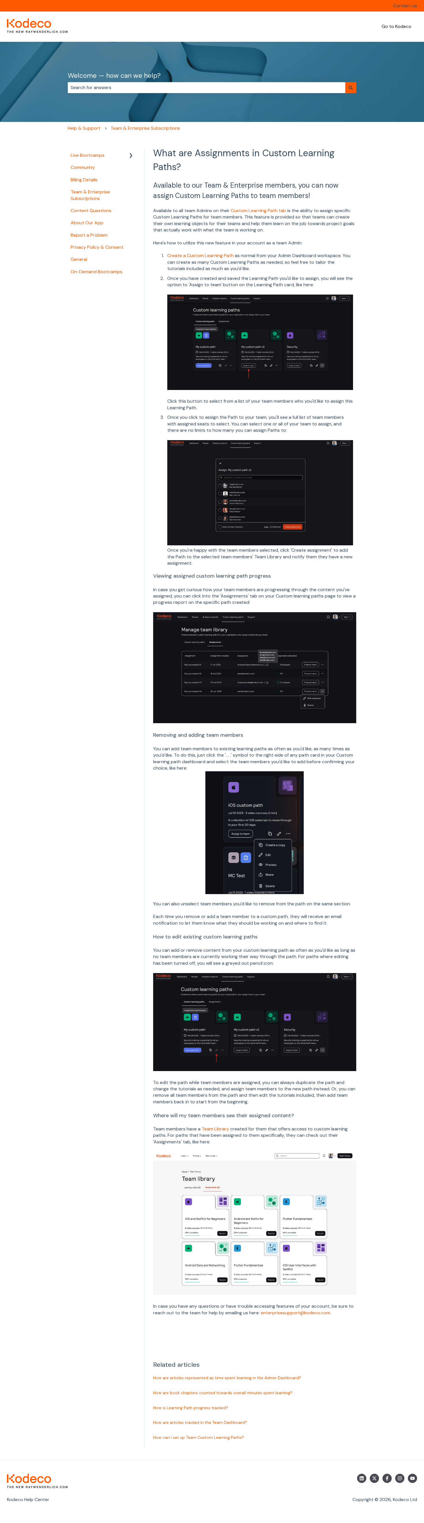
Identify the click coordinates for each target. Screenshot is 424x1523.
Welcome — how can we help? (114, 75)
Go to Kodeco (396, 26)
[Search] (350, 87)
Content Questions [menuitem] (91, 211)
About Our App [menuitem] (87, 223)
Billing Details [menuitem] (84, 180)
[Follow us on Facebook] (387, 1478)
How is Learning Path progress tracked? (190, 1407)
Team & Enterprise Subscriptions (145, 128)
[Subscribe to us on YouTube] (412, 1478)
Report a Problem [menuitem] (89, 235)
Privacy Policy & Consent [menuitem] (97, 247)
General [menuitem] (79, 259)
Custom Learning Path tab (258, 211)
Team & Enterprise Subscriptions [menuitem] (90, 195)
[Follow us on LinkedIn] (361, 1478)
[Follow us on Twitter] (374, 1478)
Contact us (405, 6)
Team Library (215, 1129)
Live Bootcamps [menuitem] (87, 155)
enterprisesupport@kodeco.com (295, 1313)
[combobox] (206, 87)
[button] (131, 156)
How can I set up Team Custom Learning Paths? (198, 1437)
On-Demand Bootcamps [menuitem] (96, 272)
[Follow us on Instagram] (399, 1478)
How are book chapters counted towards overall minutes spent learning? (222, 1392)
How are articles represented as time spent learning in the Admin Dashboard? (227, 1377)
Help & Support (84, 128)
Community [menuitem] (83, 167)
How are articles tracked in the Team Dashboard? (200, 1422)
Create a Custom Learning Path (200, 255)
